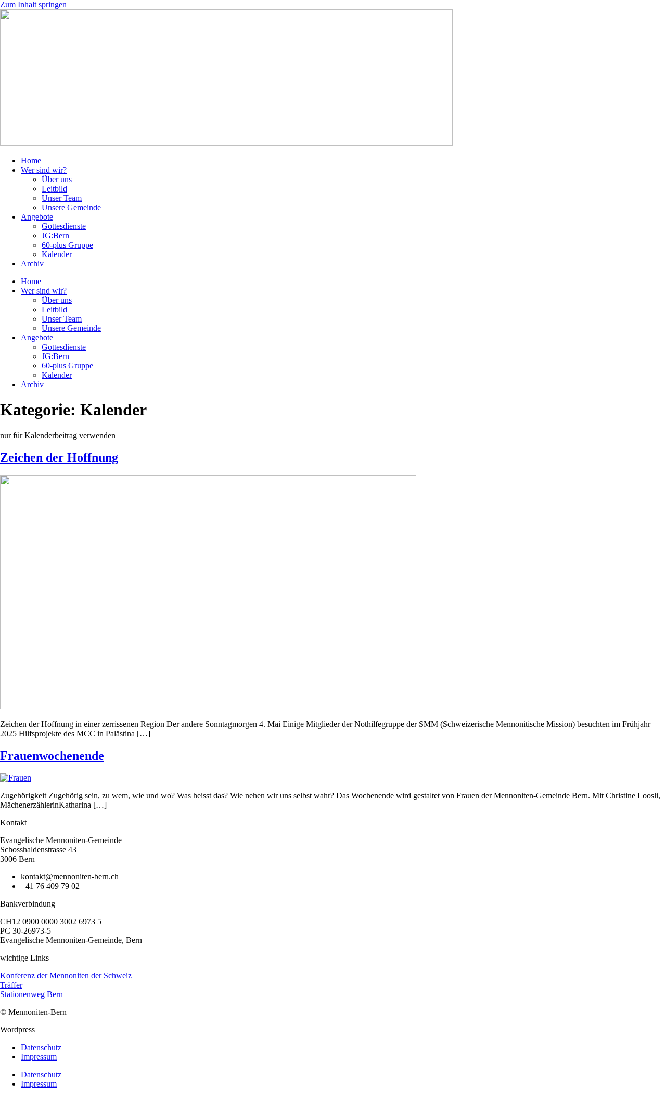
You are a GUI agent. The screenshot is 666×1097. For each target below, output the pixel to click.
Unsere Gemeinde (71, 207)
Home (31, 160)
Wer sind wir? (44, 169)
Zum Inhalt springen (33, 4)
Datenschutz (41, 1047)
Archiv (32, 263)
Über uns (57, 179)
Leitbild (54, 188)
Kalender (57, 254)
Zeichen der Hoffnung (59, 457)
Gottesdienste (64, 226)
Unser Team (62, 198)
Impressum (39, 1056)
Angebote (37, 216)
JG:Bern (55, 235)
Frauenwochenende (52, 755)
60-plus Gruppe (67, 244)
